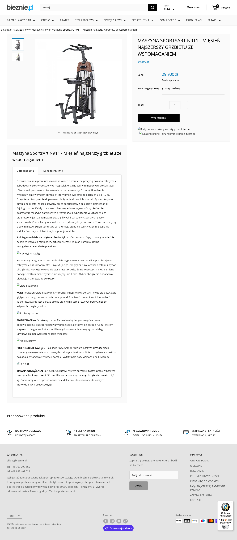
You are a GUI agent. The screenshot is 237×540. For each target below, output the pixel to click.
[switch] (225, 527)
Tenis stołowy (84, 20)
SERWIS (212, 20)
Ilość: (141, 105)
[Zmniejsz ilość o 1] (165, 105)
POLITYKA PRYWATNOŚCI (204, 476)
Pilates (64, 20)
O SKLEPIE (196, 465)
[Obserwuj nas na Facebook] (105, 521)
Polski (11, 515)
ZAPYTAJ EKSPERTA (201, 494)
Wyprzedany (158, 117)
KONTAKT (195, 500)
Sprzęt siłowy (113, 20)
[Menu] (231, 503)
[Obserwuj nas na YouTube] (118, 521)
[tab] (25, 171)
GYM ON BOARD (199, 460)
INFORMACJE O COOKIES (204, 481)
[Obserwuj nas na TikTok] (125, 521)
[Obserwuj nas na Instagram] (112, 521)
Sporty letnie (141, 20)
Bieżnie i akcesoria (19, 20)
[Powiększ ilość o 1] (184, 105)
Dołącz (138, 485)
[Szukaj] (152, 7)
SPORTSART (143, 62)
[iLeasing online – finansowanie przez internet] (167, 133)
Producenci (194, 20)
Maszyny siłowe (41, 29)
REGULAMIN (197, 470)
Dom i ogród (167, 20)
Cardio (45, 20)
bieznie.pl (6, 29)
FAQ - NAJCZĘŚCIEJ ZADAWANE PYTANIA (207, 488)
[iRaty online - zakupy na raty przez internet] (164, 129)
